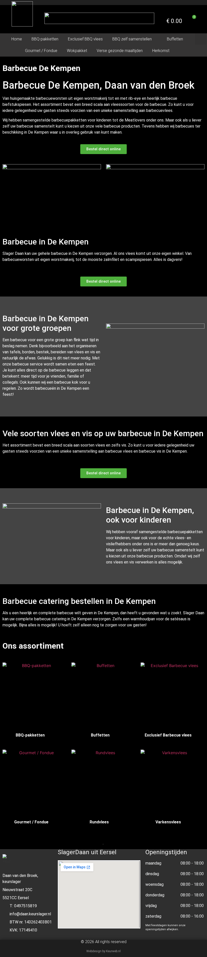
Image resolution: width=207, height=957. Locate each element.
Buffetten (175, 39)
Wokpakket (77, 50)
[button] (200, 39)
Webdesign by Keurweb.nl (103, 951)
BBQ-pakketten (45, 39)
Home (16, 39)
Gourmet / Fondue (41, 50)
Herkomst (160, 50)
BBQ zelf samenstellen (132, 39)
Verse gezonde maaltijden (120, 50)
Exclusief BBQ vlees (85, 39)
